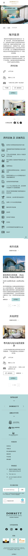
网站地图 (9, 459)
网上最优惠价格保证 (11, 451)
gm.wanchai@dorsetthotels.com (15, 477)
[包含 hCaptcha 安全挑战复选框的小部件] (14, 501)
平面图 (6, 88)
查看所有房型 (13, 320)
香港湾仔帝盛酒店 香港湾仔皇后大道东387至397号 (15, 470)
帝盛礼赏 (9, 448)
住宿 (9, 27)
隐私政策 (9, 454)
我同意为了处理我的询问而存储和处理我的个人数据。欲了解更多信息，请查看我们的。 (15, 494)
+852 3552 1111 (12, 474)
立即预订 (14, 554)
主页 (4, 27)
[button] (18, 119)
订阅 (22, 489)
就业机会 (9, 446)
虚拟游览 (19, 88)
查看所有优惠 (13, 250)
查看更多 (5, 299)
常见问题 (9, 456)
